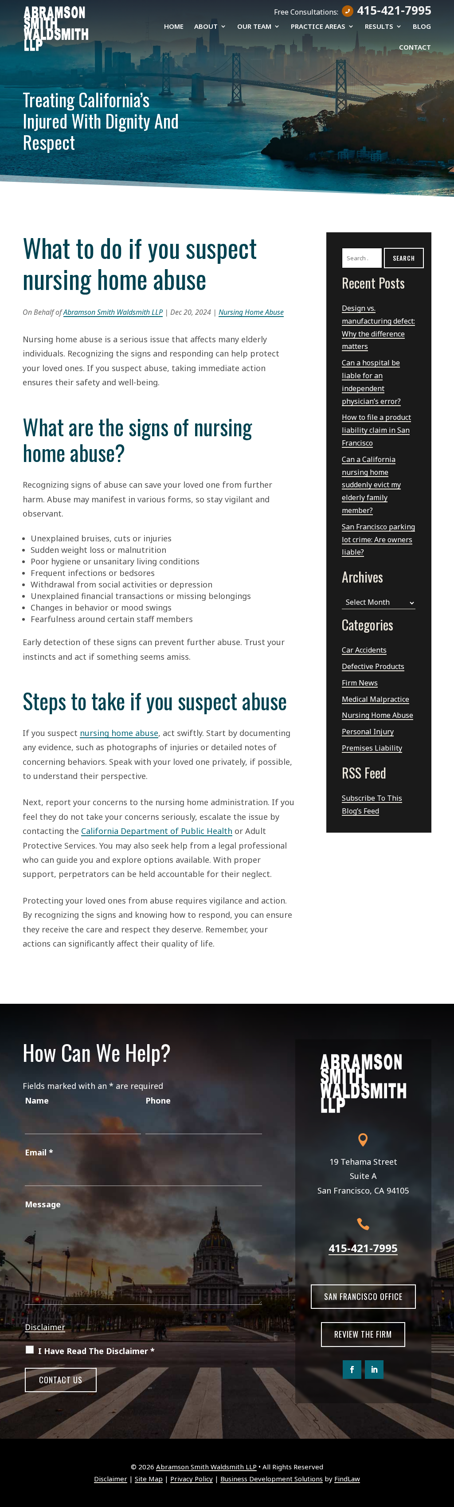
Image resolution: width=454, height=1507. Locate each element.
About (206, 27)
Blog (422, 27)
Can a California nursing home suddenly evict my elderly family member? (371, 484)
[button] (445, 1443)
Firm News (360, 683)
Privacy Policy (191, 1478)
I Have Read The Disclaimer (96, 1351)
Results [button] (379, 27)
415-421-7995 (394, 10)
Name (37, 1100)
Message (43, 1204)
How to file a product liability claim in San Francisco (376, 430)
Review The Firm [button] (363, 1334)
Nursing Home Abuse (251, 312)
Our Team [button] (254, 27)
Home (174, 27)
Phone (158, 1100)
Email (39, 1152)
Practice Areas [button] (318, 27)
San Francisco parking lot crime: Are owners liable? (378, 539)
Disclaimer (45, 1327)
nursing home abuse (119, 733)
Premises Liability (372, 748)
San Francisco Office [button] (363, 1296)
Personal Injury (368, 731)
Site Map (149, 1478)
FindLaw (347, 1478)
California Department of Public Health (156, 831)
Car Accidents (364, 650)
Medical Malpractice (375, 699)
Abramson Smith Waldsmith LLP (113, 312)
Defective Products (373, 666)
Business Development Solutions (271, 1478)
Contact (415, 47)
